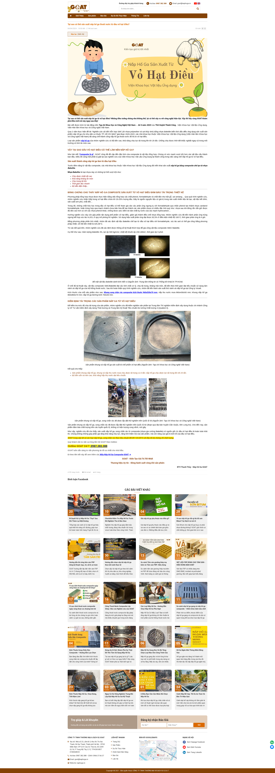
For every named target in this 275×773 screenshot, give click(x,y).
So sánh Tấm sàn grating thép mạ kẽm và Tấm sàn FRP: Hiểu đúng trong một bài (154, 564)
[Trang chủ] (70, 15)
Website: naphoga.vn (77, 763)
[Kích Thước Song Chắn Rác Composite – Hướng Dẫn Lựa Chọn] (84, 637)
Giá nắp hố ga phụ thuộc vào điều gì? (155, 518)
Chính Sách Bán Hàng (120, 752)
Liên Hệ (115, 759)
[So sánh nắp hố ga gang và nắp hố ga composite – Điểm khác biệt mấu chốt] (191, 593)
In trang (97, 472)
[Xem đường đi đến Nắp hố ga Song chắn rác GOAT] (158, 742)
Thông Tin (135, 16)
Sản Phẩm (116, 745)
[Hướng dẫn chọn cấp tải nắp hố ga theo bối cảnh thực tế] (119, 549)
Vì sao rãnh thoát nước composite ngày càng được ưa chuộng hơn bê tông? (82, 608)
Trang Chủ (116, 742)
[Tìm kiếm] (197, 8)
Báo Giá (103, 16)
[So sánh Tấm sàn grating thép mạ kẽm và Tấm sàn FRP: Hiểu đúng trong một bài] (155, 549)
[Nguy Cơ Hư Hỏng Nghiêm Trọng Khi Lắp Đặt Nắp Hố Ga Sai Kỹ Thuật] (119, 680)
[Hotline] (272, 742)
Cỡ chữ (198, 28)
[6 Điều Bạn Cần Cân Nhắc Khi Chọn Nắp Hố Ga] (155, 680)
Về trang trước (74, 472)
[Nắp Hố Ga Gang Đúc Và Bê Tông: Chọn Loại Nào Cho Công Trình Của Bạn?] (155, 637)
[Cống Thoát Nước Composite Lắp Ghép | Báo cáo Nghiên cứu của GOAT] (119, 593)
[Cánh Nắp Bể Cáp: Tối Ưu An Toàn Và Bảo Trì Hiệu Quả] (191, 680)
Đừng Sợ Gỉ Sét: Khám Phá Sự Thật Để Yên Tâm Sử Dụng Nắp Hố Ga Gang (118, 652)
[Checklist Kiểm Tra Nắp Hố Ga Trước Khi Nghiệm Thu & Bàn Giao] (119, 505)
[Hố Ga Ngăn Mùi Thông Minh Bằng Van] (191, 637)
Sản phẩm (92, 16)
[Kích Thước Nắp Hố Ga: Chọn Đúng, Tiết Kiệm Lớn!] (84, 680)
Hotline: (158, 3)
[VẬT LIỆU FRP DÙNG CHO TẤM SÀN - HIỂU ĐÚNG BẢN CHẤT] (191, 549)
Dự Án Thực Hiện (119, 749)
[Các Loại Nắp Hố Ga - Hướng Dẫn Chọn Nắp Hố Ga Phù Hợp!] (155, 593)
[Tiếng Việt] (195, 3)
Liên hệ (146, 16)
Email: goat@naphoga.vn (182, 3)
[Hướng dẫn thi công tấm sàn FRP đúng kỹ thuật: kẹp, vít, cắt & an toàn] (84, 549)
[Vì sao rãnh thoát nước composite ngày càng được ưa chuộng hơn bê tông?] (84, 593)
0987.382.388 (81, 756)
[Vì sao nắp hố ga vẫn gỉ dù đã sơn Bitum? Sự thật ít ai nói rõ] (191, 505)
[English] (198, 3)
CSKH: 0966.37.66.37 (96, 756)
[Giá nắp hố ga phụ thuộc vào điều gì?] (155, 505)
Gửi (199, 725)
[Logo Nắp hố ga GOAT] (79, 12)
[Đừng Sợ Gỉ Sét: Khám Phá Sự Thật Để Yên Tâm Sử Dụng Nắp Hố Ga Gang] (119, 637)
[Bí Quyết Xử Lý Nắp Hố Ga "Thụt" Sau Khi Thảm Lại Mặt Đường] (84, 505)
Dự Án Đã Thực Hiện (119, 16)
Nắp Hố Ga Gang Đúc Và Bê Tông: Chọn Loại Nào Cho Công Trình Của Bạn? (154, 652)
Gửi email (87, 472)
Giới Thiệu (80, 16)
